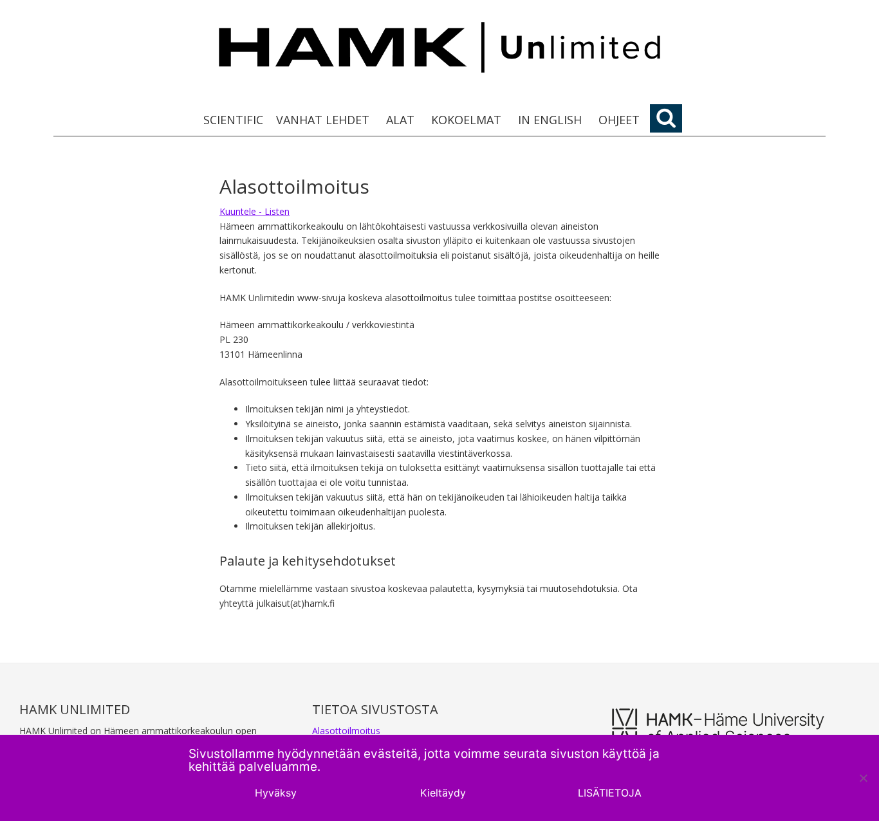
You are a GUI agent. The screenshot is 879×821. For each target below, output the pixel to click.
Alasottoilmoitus (346, 730)
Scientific (233, 119)
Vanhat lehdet (322, 119)
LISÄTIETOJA (610, 792)
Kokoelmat (466, 119)
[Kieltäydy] (862, 777)
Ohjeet (619, 119)
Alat (400, 119)
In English (550, 119)
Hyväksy (276, 792)
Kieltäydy (443, 792)
